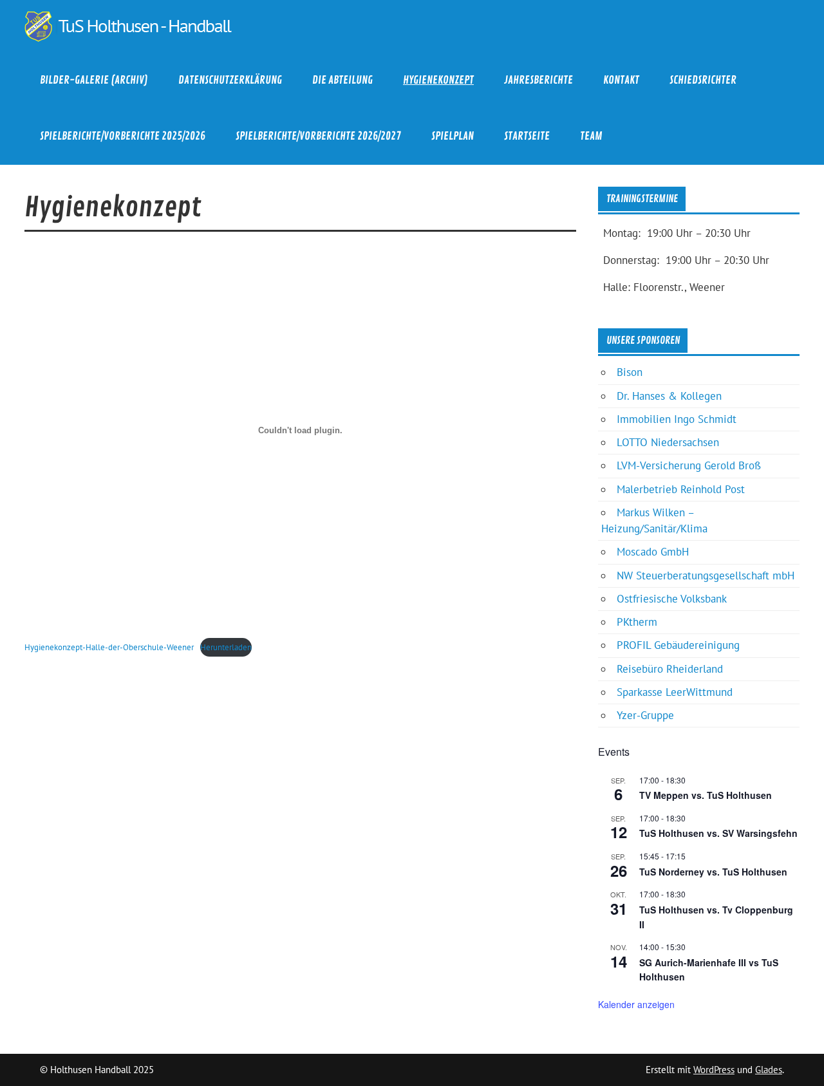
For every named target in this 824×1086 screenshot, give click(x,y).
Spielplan (452, 136)
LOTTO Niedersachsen (668, 442)
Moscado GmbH (653, 552)
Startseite (527, 136)
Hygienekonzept (438, 80)
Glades (768, 1069)
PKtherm (637, 622)
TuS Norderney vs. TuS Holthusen (713, 871)
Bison (629, 372)
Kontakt (621, 80)
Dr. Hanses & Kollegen (669, 396)
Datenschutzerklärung (230, 80)
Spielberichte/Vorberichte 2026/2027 (318, 136)
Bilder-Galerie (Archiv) (94, 80)
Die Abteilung (342, 80)
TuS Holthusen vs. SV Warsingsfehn (718, 833)
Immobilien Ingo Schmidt (676, 419)
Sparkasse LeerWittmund (675, 692)
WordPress (714, 1069)
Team (591, 136)
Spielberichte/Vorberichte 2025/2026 (122, 136)
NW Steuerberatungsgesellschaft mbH (705, 575)
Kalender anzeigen (636, 1004)
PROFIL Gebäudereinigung (678, 645)
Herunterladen (226, 647)
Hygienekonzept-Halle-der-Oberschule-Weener (109, 647)
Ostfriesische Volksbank (672, 599)
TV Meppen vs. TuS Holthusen (705, 795)
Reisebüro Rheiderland (670, 669)
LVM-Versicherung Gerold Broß (689, 465)
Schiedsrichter (703, 80)
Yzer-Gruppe (645, 715)
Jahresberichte (538, 80)
